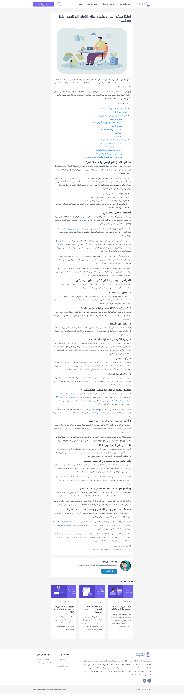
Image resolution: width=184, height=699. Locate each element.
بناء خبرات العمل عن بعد (123, 602)
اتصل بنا (149, 689)
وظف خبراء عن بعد (61, 662)
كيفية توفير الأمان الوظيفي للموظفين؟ (114, 140)
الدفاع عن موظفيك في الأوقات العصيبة (109, 150)
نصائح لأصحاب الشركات (101, 549)
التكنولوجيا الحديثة (115, 136)
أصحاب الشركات (125, 4)
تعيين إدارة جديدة (116, 119)
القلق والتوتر (82, 220)
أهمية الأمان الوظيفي (120, 112)
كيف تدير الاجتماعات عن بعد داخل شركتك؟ (121, 608)
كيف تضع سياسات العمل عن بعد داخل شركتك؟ (93, 609)
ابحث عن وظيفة (43, 659)
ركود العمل (118, 133)
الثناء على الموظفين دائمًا (114, 146)
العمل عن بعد (92, 4)
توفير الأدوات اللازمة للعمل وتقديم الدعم (108, 153)
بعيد (80, 4)
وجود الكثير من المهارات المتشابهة (111, 129)
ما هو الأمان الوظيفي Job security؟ (114, 109)
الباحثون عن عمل (109, 4)
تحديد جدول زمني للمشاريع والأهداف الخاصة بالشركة (104, 157)
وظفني (108, 571)
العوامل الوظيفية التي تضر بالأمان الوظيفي (112, 115)
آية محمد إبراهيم (109, 561)
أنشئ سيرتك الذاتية (42, 662)
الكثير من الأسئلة (116, 126)
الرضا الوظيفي (74, 228)
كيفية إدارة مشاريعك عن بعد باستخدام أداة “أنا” (64, 609)
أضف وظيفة (43, 4)
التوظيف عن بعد (97, 602)
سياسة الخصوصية (141, 689)
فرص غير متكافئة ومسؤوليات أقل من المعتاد (107, 122)
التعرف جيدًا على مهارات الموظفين (110, 143)
